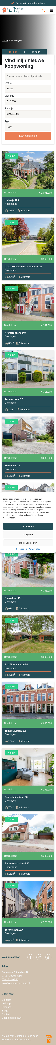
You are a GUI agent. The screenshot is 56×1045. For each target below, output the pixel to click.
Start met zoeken (28, 136)
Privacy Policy (34, 549)
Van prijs (9, 95)
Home (5, 40)
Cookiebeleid (21, 549)
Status (8, 83)
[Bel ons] (43, 10)
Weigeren (28, 534)
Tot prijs (9, 108)
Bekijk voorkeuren (28, 543)
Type (7, 121)
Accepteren (28, 526)
